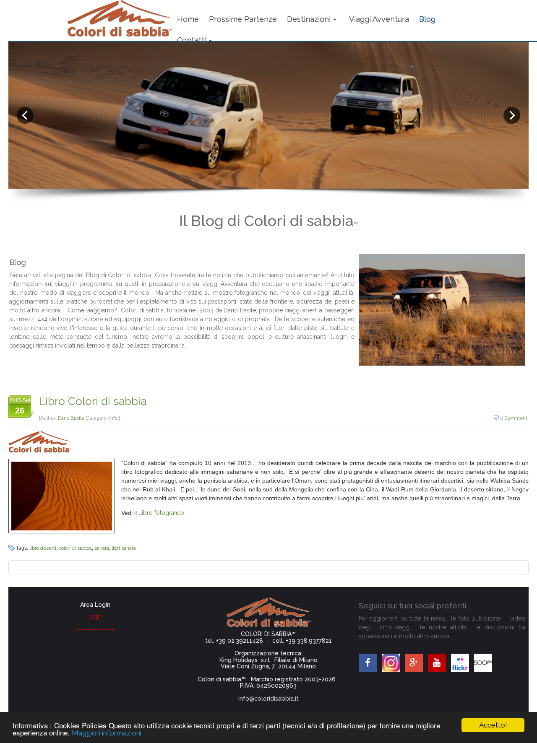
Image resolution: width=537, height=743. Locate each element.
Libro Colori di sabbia (92, 401)
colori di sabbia (75, 548)
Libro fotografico (161, 512)
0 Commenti (514, 418)
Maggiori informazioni (106, 733)
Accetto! (493, 725)
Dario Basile (72, 418)
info (113, 418)
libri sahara (124, 548)
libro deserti (42, 548)
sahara (101, 548)
